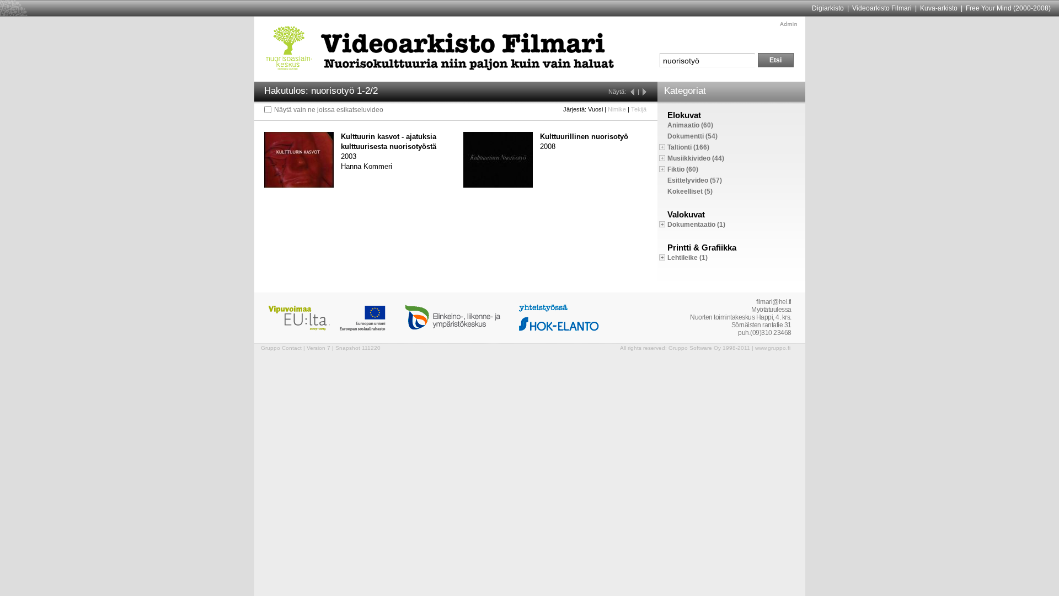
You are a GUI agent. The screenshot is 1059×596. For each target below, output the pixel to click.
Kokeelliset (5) (690, 191)
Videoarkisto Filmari (882, 8)
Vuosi (595, 109)
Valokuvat (686, 214)
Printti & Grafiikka (701, 247)
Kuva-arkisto (939, 8)
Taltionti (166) (688, 147)
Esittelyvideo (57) (694, 180)
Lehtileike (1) (687, 258)
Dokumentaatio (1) (696, 224)
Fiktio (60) (682, 169)
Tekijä (638, 109)
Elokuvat (684, 115)
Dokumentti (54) (692, 136)
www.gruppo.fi (772, 348)
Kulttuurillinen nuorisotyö (584, 136)
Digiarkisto (828, 8)
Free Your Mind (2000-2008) (1008, 8)
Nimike (617, 109)
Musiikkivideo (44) (695, 158)
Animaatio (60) (690, 125)
